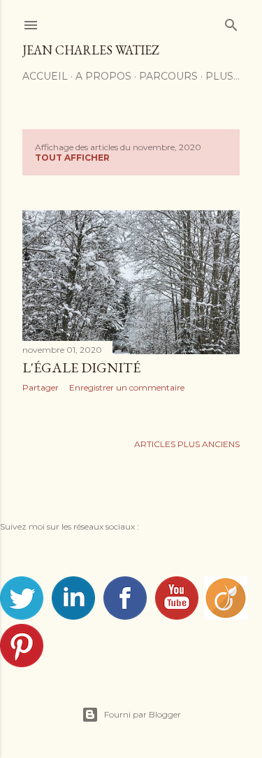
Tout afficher (72, 157)
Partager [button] (40, 387)
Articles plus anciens (187, 444)
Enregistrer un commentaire (126, 387)
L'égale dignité (81, 367)
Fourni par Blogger (142, 714)
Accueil (45, 76)
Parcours (168, 76)
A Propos (103, 76)
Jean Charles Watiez (90, 50)
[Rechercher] (231, 22)
